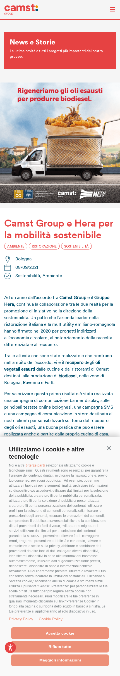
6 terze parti (35, 465)
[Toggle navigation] (109, 10)
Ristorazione (44, 246)
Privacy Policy (21, 619)
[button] (109, 448)
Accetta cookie (60, 633)
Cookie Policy (51, 619)
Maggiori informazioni (60, 660)
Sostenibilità (76, 246)
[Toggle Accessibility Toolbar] (10, 647)
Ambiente (15, 246)
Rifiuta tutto (60, 646)
